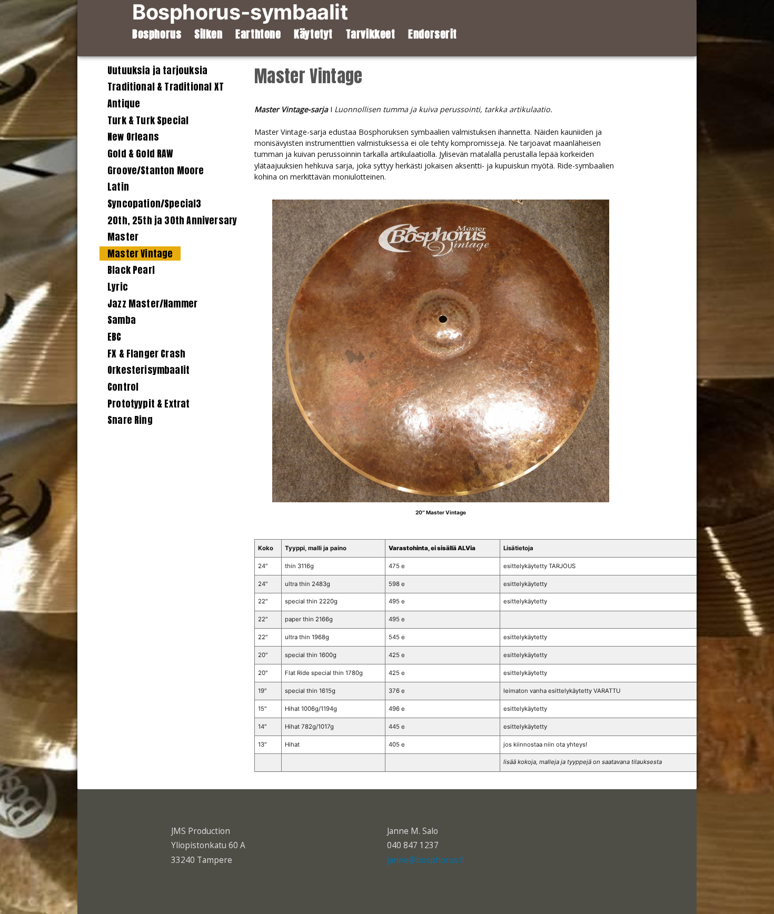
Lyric (117, 287)
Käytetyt (313, 34)
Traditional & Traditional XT (165, 87)
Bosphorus (156, 34)
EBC (114, 337)
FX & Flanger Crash (146, 353)
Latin (118, 187)
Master (122, 237)
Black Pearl (131, 270)
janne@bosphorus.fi (425, 860)
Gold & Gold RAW (140, 153)
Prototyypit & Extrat (148, 403)
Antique (123, 103)
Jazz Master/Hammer (152, 303)
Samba (121, 320)
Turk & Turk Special (147, 120)
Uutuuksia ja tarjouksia (157, 70)
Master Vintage (140, 253)
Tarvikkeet (370, 34)
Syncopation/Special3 (154, 203)
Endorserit (432, 34)
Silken (208, 34)
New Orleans (133, 137)
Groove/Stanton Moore (155, 170)
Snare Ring (130, 420)
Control (122, 387)
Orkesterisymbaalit (148, 370)
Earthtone (258, 34)
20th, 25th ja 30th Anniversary (172, 220)
